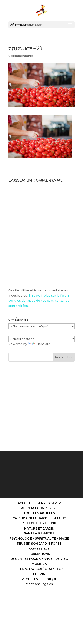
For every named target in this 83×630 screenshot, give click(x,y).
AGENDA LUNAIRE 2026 (39, 508)
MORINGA (39, 564)
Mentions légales (39, 584)
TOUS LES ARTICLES (39, 513)
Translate (43, 344)
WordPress (65, 602)
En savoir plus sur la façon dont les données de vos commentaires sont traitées (38, 301)
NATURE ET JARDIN (39, 528)
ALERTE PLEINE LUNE (39, 523)
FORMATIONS (39, 554)
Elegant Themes (32, 602)
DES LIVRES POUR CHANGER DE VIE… (39, 559)
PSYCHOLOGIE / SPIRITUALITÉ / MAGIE (39, 538)
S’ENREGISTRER (49, 503)
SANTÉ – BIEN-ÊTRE (39, 533)
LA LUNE (59, 518)
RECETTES (30, 579)
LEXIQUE (50, 579)
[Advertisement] (41, 412)
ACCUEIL (24, 503)
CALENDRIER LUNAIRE (30, 518)
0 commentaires (21, 56)
